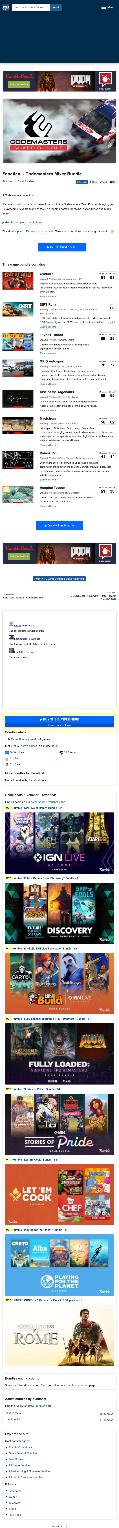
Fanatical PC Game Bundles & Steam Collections (59, 578)
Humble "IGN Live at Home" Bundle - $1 (37, 808)
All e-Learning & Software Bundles (30, 1471)
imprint (64, 1526)
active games (29, 746)
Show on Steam (48, 296)
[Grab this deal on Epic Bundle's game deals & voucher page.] (59, 843)
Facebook (15, 1491)
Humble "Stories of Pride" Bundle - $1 (36, 1089)
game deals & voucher (44, 802)
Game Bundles (26, 181)
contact (55, 1526)
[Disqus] (59, 659)
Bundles (7, 181)
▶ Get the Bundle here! (62, 247)
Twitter (13, 1497)
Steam (13, 1509)
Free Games (16, 1459)
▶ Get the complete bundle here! (22, 222)
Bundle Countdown (20, 1447)
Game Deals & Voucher (23, 1453)
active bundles (36, 1406)
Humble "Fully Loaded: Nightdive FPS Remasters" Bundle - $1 (51, 1019)
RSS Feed (15, 1515)
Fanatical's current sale (40, 231)
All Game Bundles (20, 1465)
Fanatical (34, 780)
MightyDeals (59, 1413)
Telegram (14, 1503)
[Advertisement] (59, 37)
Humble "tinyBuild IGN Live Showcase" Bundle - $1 (44, 948)
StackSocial (59, 1419)
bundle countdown (77, 1385)
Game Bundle (19, 739)
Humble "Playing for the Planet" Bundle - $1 (40, 1230)
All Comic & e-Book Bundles (26, 1477)
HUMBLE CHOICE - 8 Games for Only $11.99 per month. (47, 1300)
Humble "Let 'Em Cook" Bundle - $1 (34, 1159)
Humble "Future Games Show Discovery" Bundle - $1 (46, 878)
